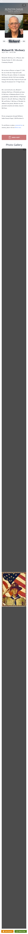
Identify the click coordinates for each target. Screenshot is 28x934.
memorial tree (19, 125)
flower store (18, 127)
